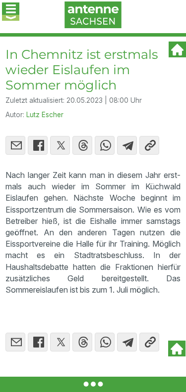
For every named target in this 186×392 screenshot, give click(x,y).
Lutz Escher (44, 115)
